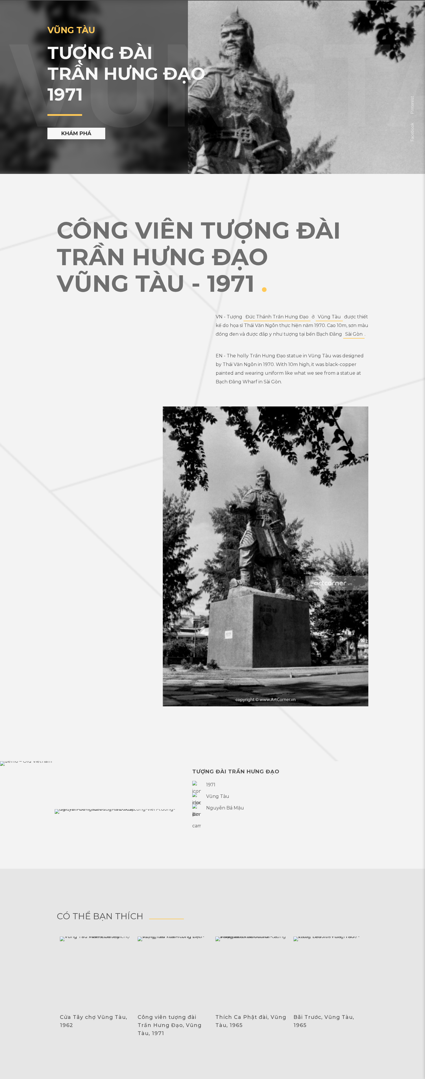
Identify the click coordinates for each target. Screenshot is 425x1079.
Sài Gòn (354, 334)
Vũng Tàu (329, 317)
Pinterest (412, 105)
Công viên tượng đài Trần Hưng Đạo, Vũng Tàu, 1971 (170, 1025)
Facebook (412, 132)
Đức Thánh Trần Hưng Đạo (276, 317)
